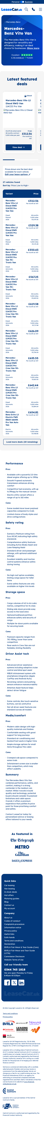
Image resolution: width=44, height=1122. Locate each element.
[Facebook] (7, 982)
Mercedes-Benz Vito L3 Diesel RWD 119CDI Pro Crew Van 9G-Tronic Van (12, 391)
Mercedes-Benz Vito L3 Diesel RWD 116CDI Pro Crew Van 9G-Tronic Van (12, 364)
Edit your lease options (16, 174)
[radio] (15, 2)
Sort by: (6, 185)
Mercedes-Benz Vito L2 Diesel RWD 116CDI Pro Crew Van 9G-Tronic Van (12, 310)
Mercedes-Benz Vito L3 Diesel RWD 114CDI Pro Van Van (12, 230)
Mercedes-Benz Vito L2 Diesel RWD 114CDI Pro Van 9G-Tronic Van (12, 256)
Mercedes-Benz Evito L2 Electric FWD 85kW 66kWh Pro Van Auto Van (12, 418)
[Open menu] (40, 9)
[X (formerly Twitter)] (14, 982)
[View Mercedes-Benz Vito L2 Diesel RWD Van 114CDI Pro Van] (19, 118)
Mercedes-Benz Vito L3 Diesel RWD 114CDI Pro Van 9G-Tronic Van (12, 283)
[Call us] (33, 9)
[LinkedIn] (21, 982)
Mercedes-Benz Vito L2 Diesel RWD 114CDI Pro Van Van (12, 205)
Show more (33, 48)
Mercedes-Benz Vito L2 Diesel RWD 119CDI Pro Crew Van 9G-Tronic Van (12, 337)
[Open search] (26, 9)
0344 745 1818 (14, 969)
